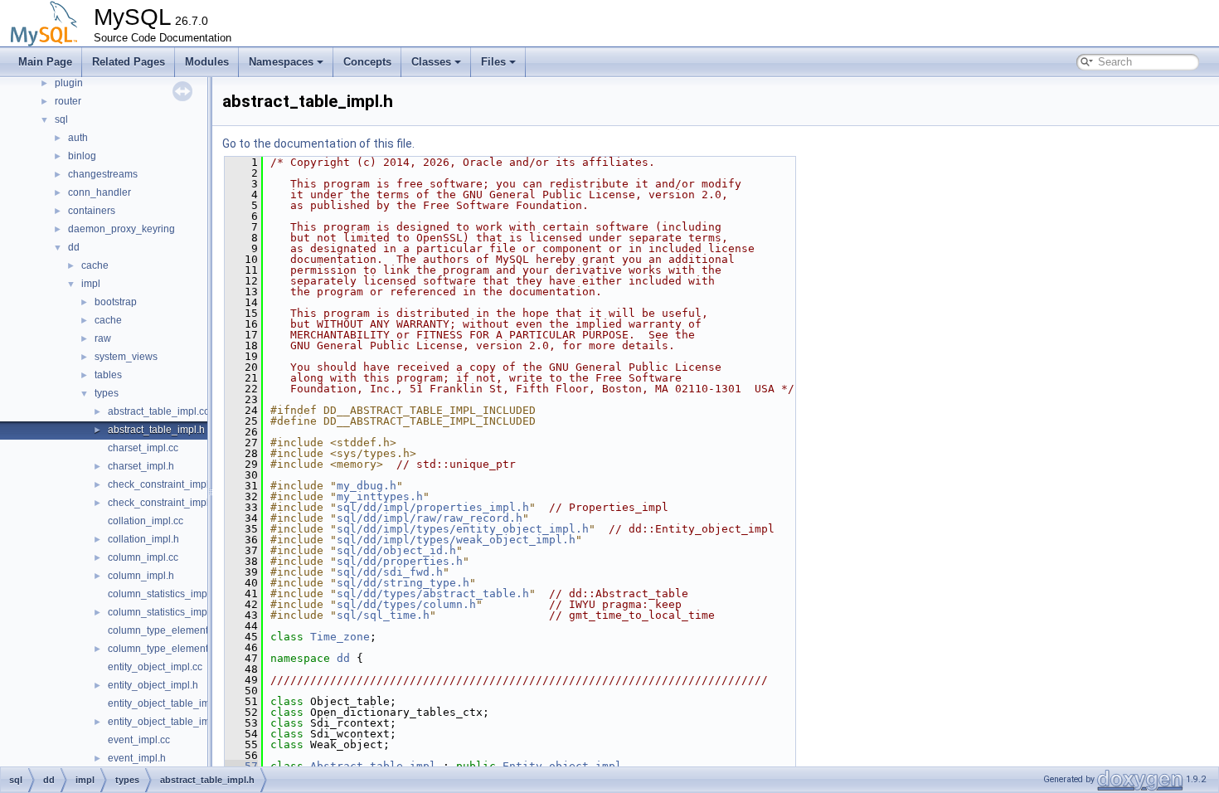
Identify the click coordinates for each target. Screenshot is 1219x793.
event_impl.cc (139, 740)
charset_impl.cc (143, 448)
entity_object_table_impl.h (167, 721)
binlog (82, 156)
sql (61, 119)
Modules (207, 62)
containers (91, 210)
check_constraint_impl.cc (164, 484)
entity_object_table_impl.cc (169, 703)
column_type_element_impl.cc (176, 630)
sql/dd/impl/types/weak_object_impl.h (456, 539)
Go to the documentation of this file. (318, 143)
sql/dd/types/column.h (406, 604)
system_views (126, 356)
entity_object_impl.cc (155, 667)
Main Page (45, 62)
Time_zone (340, 636)
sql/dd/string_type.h (403, 583)
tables (108, 375)
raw (103, 338)
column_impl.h (141, 575)
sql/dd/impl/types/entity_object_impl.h (463, 529)
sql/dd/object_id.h (396, 550)
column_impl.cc (143, 557)
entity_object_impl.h (153, 685)
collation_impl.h (143, 539)
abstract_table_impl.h (156, 429)
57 (241, 766)
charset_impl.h (141, 466)
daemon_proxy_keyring (121, 229)
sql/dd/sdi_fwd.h (390, 572)
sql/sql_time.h (383, 615)
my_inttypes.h (380, 496)
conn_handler (99, 192)
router (68, 101)
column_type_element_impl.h (174, 648)
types (107, 393)
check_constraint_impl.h (162, 502)
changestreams (103, 174)
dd (74, 247)
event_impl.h (137, 758)
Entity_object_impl (562, 766)
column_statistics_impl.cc (165, 594)
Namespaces (281, 62)
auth (78, 138)
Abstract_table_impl (373, 766)
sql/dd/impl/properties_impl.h (433, 507)
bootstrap (116, 302)
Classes (431, 62)
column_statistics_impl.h (163, 612)
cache (95, 265)
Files (493, 62)
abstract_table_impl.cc (158, 411)
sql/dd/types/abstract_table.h (433, 593)
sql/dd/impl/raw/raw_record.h (429, 518)
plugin (69, 83)
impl (90, 283)
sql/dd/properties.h (400, 561)
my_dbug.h (366, 485)
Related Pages (128, 62)
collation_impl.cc (145, 521)
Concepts (367, 62)
